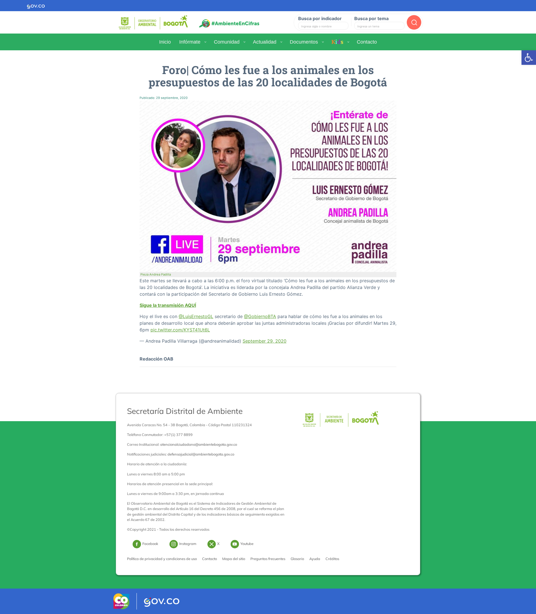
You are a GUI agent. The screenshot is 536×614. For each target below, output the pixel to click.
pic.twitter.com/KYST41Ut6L (180, 330)
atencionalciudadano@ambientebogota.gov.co (198, 444)
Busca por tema (371, 18)
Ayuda (314, 558)
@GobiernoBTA (260, 316)
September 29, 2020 (264, 341)
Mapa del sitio (233, 558)
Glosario (297, 558)
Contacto (209, 558)
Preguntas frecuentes (267, 558)
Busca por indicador (320, 18)
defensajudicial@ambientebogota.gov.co (201, 454)
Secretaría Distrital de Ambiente (185, 411)
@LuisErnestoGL (196, 316)
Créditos (332, 558)
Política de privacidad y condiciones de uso (162, 558)
